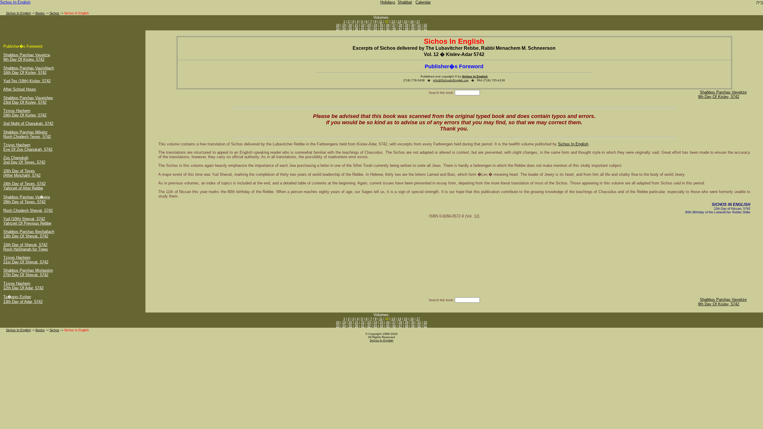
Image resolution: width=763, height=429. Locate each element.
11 (380, 21)
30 (413, 25)
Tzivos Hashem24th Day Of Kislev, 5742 (24, 112)
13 (393, 21)
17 (418, 21)
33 (337, 28)
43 (375, 28)
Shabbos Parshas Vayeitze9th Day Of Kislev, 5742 (26, 57)
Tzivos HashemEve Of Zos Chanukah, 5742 (27, 147)
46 (394, 28)
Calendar (423, 2)
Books (40, 13)
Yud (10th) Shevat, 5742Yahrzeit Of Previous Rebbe (27, 221)
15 (405, 21)
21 (356, 25)
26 (388, 25)
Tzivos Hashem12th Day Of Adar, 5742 (23, 285)
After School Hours (19, 89)
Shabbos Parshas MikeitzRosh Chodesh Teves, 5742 (27, 134)
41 (363, 28)
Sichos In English (15, 2)
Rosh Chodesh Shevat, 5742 (28, 210)
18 (337, 25)
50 (419, 28)
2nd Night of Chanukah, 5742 (28, 123)
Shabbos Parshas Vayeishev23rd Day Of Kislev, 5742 (28, 100)
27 (394, 25)
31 (419, 25)
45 (388, 28)
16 (412, 21)
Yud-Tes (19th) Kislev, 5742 (27, 81)
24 (375, 25)
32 (425, 25)
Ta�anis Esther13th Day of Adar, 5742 (23, 299)
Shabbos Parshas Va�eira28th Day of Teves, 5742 (26, 199)
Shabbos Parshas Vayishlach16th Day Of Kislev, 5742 (28, 70)
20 (350, 25)
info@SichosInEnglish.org (451, 80)
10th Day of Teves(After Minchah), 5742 (22, 173)
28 (400, 25)
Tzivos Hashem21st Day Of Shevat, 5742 (25, 259)
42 (369, 28)
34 (344, 28)
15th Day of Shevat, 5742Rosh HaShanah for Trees (25, 247)
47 (400, 28)
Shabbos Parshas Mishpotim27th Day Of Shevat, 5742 (28, 272)
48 (406, 28)
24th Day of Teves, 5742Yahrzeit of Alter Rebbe (24, 185)
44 (381, 28)
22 (363, 25)
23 (369, 25)
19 (344, 25)
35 (350, 28)
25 (381, 25)
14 (399, 21)
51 (425, 28)
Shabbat (405, 2)
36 (356, 28)
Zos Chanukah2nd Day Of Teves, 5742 (24, 160)
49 (413, 28)
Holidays (387, 2)
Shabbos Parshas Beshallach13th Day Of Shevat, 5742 (28, 233)
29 (406, 25)
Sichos (54, 13)
